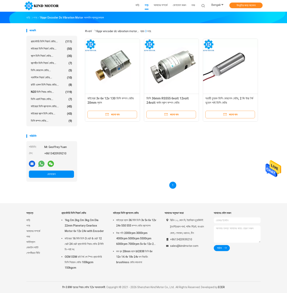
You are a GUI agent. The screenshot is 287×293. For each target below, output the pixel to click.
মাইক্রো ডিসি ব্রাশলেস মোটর (126, 212)
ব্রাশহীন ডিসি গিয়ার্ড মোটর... (51, 63)
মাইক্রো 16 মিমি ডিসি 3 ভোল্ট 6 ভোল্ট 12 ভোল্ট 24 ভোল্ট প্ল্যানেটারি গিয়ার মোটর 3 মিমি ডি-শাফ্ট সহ (84, 244)
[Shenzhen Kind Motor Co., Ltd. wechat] (51, 163)
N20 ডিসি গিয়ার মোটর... (51, 92)
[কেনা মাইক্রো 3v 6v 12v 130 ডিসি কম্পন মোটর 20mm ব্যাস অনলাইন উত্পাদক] (112, 66)
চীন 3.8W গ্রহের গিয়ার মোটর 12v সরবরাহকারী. (84, 287)
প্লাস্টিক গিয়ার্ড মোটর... (51, 77)
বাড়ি (28, 220)
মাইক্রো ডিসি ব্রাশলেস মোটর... (51, 106)
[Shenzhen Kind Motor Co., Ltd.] (41, 6)
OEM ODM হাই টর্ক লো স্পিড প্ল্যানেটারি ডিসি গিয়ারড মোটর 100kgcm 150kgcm (83, 262)
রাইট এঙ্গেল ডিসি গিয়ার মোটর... (51, 84)
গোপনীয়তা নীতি (33, 252)
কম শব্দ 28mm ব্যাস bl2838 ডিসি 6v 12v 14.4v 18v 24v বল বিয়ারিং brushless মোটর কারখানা (134, 257)
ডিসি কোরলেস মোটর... (51, 70)
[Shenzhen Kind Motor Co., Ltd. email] (32, 163)
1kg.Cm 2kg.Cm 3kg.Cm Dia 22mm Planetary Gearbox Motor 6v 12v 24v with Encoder (84, 226)
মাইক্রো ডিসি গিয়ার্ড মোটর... (51, 48)
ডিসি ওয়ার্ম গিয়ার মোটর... (51, 99)
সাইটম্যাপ (30, 241)
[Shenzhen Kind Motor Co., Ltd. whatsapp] (41, 163)
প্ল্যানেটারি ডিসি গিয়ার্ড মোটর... (51, 41)
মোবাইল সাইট (32, 247)
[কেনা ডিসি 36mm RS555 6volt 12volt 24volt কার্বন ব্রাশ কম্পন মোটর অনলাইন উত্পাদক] (171, 66)
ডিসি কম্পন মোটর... (51, 120)
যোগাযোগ (51, 174)
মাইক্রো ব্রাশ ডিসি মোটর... (51, 113)
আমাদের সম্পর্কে (33, 231)
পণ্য (28, 225)
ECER (221, 287)
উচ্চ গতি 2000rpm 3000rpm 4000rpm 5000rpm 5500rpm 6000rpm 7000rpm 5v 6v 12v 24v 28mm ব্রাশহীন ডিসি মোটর (136, 239)
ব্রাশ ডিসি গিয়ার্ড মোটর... (51, 56)
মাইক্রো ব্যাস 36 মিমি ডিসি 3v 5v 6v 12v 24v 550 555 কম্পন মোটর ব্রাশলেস (136, 223)
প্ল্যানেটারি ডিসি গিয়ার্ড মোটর (74, 212)
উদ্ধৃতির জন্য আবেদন (246, 5)
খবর (28, 236)
